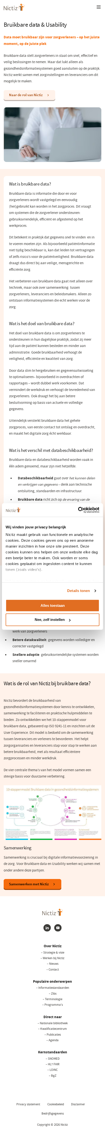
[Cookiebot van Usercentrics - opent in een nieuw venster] (78, 510)
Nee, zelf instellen (50, 620)
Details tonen (78, 591)
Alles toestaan (53, 605)
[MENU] (98, 7)
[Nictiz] (14, 7)
